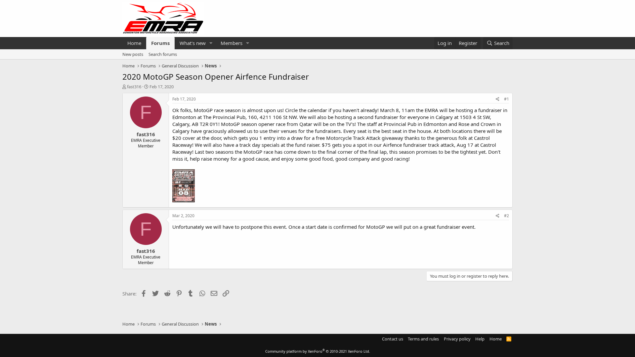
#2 (506, 215)
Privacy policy (457, 339)
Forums (160, 43)
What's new (193, 43)
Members (231, 43)
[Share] (497, 99)
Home (134, 43)
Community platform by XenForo (317, 351)
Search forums (162, 54)
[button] (211, 43)
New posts (132, 54)
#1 (506, 99)
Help (480, 339)
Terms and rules (423, 339)
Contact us (392, 339)
